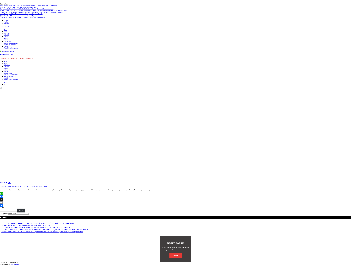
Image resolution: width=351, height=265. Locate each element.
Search (2, 207)
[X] (175, 199)
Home (5, 30)
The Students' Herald (7, 54)
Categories (4, 213)
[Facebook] (175, 196)
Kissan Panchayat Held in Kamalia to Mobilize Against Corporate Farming (21, 14)
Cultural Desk (8, 41)
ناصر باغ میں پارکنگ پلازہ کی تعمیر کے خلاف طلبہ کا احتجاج (18, 15)
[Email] (175, 202)
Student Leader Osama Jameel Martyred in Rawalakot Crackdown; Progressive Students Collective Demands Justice (33, 10)
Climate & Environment (10, 43)
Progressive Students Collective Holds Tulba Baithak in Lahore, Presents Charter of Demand (26, 9)
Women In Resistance (10, 44)
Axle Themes (15, 264)
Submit (175, 255)
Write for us (7, 33)
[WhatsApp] (175, 193)
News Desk (23, 186)
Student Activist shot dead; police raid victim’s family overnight (18, 7)
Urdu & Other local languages (39, 186)
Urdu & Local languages (11, 48)
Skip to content (4, 27)
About (5, 31)
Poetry (28, 186)
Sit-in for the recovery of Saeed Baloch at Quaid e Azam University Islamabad (22, 17)
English (6, 46)
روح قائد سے (5, 182)
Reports (6, 36)
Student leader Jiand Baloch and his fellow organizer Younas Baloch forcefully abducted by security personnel (32, 12)
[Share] (175, 205)
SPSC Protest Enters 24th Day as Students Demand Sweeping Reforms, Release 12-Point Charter (28, 5)
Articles (6, 38)
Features (6, 40)
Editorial (6, 35)
